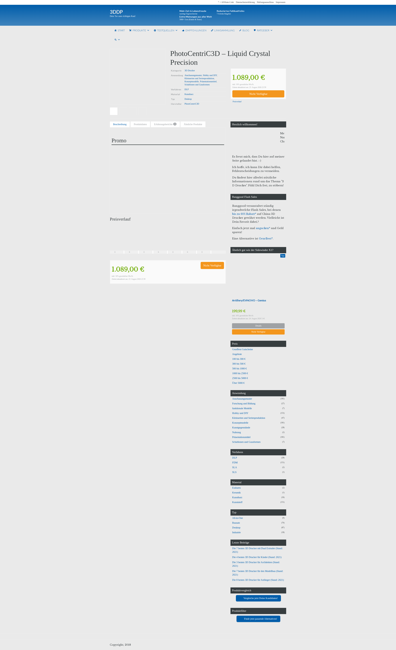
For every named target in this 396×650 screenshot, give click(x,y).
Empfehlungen (196, 30)
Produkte (139, 30)
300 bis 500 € (238, 363)
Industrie (236, 532)
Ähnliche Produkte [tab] (193, 124)
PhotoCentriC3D (192, 104)
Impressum (280, 2)
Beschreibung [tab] (120, 124)
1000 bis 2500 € (240, 373)
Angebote (237, 354)
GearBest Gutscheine (242, 349)
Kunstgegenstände (241, 427)
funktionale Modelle (242, 408)
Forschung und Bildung (243, 403)
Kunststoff (237, 502)
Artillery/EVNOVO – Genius (249, 300)
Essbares (236, 487)
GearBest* (266, 238)
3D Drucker (190, 70)
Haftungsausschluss (265, 2)
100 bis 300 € (238, 359)
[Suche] (117, 39)
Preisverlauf (236, 102)
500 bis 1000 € (239, 368)
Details (258, 326)
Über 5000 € (238, 383)
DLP (187, 89)
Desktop (188, 99)
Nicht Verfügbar (258, 93)
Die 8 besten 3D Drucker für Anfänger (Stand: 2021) (258, 580)
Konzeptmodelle (192, 81)
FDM (235, 462)
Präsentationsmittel (208, 81)
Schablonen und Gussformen (197, 84)
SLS (234, 472)
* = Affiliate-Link (226, 2)
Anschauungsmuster (193, 75)
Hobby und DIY (210, 75)
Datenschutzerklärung (245, 2)
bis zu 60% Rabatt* (244, 213)
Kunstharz (189, 94)
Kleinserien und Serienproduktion (199, 78)
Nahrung (236, 432)
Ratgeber (263, 30)
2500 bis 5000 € (240, 378)
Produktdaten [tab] (140, 124)
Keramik (236, 492)
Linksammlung (224, 30)
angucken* (263, 228)
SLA (234, 467)
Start (121, 30)
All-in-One (237, 518)
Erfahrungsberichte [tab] (164, 124)
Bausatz (236, 522)
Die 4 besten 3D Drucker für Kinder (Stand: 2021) (257, 557)
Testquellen (165, 30)
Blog (245, 30)
